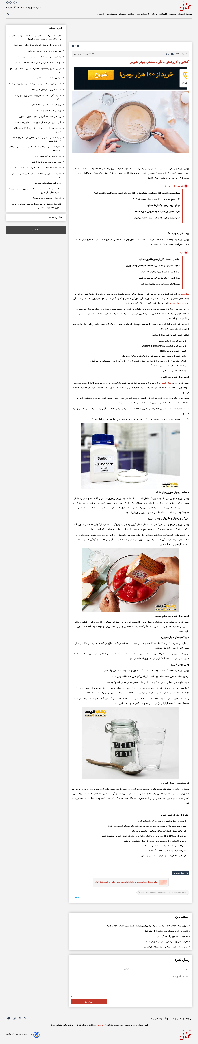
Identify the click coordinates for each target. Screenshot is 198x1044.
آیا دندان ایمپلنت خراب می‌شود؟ (47, 198)
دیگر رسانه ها (55, 218)
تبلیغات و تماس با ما (182, 1018)
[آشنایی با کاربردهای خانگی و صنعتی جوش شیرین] (130, 122)
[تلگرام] (7, 2)
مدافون (35, 230)
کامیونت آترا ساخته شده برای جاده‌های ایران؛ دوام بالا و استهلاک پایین (37, 97)
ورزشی (154, 14)
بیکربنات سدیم (176, 303)
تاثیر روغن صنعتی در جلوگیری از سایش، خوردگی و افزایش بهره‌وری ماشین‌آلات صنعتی (36, 205)
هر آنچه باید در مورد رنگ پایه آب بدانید (163, 205)
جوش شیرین (183, 294)
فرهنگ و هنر (143, 14)
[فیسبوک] (73, 898)
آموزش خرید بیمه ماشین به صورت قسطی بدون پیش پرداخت (35, 84)
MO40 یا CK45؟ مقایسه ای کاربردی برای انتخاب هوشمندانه (35, 168)
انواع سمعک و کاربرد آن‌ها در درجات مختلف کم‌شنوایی (156, 218)
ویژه (181, 252)
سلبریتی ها (112, 14)
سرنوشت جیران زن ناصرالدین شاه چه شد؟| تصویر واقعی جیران (153, 265)
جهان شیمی (166, 383)
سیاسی (173, 14)
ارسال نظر (88, 1002)
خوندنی (100, 1025)
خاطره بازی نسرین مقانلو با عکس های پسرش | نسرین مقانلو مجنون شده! (35, 148)
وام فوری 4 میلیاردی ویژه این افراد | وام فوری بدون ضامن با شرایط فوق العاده (126, 882)
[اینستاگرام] (10, 2)
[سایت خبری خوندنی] (145, 5)
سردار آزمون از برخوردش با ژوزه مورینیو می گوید (159, 278)
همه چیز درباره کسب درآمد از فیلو (46, 162)
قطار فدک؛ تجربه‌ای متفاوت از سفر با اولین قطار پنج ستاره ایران (36, 175)
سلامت (123, 14)
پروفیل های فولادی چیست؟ (49, 110)
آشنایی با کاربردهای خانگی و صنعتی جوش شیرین (159, 62)
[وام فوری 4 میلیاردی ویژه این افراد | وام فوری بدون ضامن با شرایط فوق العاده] (162, 882)
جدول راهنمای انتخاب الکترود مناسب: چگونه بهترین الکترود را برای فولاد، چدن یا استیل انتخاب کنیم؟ (137, 193)
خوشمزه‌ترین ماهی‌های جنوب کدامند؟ (44, 89)
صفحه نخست (185, 14)
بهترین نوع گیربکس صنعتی (49, 78)
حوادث (131, 14)
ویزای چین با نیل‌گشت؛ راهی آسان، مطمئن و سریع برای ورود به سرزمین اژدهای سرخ (35, 190)
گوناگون (101, 14)
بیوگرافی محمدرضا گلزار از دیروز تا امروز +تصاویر (159, 259)
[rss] (16, 3)
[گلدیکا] (130, 78)
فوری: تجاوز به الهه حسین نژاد (48, 156)
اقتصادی (163, 14)
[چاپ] (167, 53)
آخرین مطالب (55, 28)
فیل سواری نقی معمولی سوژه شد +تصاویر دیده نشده (38, 122)
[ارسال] (172, 54)
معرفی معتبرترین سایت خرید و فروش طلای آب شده (157, 211)
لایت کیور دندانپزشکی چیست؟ (48, 183)
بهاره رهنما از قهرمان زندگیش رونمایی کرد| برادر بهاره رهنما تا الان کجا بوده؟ (35, 139)
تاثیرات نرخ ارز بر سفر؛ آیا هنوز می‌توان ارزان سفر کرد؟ (156, 199)
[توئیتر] (13, 2)
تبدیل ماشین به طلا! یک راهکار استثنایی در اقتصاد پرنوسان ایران (35, 70)
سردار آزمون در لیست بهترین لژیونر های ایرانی (160, 272)
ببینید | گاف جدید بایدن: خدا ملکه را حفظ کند (160, 284)
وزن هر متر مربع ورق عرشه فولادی (46, 105)
